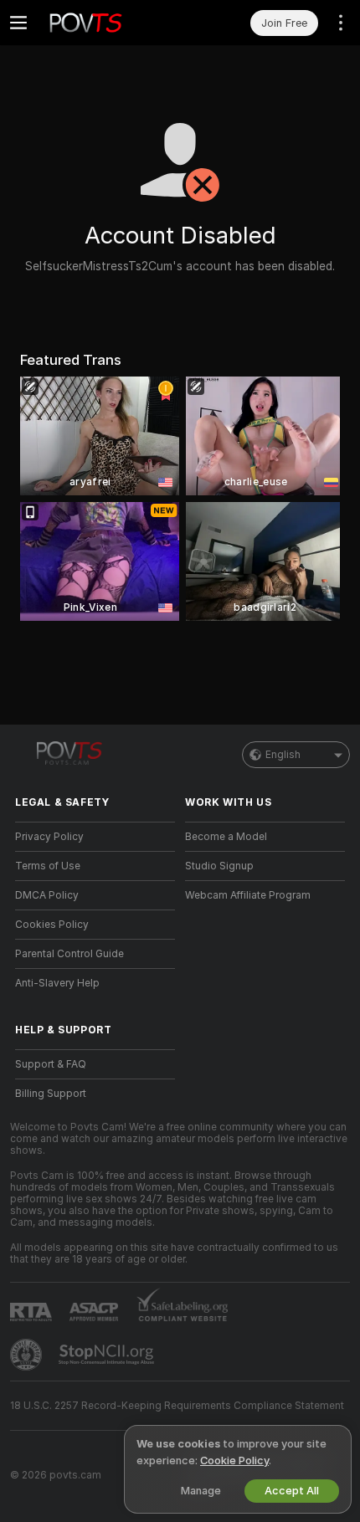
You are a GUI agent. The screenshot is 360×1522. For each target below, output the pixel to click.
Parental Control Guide (69, 954)
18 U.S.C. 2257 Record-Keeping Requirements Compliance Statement (177, 1406)
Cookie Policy (234, 1460)
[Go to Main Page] (108, 22)
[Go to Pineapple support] (27, 1355)
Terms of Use (47, 866)
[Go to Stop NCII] (108, 1355)
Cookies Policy (52, 924)
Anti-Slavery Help (57, 983)
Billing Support (50, 1093)
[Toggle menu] (18, 22)
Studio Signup (219, 866)
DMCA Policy (47, 895)
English (283, 755)
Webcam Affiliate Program (248, 895)
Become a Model (226, 837)
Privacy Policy (49, 837)
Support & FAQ (50, 1064)
